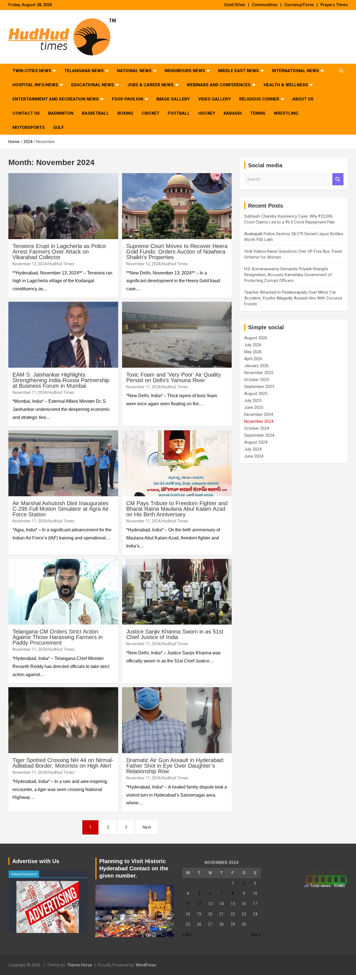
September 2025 (259, 386)
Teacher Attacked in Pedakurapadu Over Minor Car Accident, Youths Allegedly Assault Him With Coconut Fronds (293, 298)
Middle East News (238, 70)
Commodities (265, 5)
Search (337, 179)
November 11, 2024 (30, 392)
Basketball (95, 113)
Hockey (206, 113)
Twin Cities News (32, 70)
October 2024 (256, 428)
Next (147, 827)
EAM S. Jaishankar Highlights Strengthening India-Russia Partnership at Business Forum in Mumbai (61, 380)
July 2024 (252, 449)
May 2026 (253, 351)
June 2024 (253, 456)
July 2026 (252, 344)
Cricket (150, 113)
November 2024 (258, 421)
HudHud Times (61, 264)
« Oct (187, 934)
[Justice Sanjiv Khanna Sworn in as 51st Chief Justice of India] (177, 592)
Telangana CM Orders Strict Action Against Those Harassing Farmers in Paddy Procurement (58, 637)
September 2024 (259, 435)
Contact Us (26, 113)
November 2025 (258, 372)
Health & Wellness (286, 84)
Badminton (60, 113)
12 (199, 903)
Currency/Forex (299, 5)
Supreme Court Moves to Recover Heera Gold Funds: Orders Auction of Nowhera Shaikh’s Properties (177, 251)
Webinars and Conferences (219, 84)
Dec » (256, 934)
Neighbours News (185, 70)
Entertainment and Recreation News (56, 99)
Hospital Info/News (35, 84)
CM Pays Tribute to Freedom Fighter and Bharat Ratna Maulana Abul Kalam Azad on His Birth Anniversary (177, 508)
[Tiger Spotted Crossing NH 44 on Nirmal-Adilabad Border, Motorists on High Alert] (63, 720)
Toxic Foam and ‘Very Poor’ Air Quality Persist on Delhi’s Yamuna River (173, 377)
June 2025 (253, 407)
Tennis (257, 113)
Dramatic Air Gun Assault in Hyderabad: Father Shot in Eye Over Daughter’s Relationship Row (175, 765)
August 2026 (255, 337)
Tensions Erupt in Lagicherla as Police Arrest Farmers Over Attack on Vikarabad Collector (59, 251)
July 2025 (252, 400)
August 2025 (255, 393)
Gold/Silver (234, 5)
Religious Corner (259, 99)
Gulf (58, 127)
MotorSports (29, 127)
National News (134, 70)
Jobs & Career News (150, 84)
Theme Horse (79, 964)
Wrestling (286, 113)
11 (188, 903)
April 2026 (253, 358)
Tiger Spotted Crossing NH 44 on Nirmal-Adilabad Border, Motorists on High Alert (63, 763)
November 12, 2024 (30, 264)
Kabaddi (233, 113)
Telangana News (84, 70)
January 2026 (256, 365)
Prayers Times (334, 5)
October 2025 (256, 379)
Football (179, 113)
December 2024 (258, 414)
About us (302, 99)
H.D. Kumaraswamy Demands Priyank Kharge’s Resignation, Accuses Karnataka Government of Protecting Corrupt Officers (288, 274)
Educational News (92, 84)
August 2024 (255, 442)
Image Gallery (173, 99)
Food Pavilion (127, 99)
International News (295, 70)
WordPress (146, 964)
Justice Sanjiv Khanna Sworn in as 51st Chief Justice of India (174, 634)
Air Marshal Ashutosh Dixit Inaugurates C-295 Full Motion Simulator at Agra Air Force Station (61, 508)
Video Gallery (214, 99)
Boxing (125, 113)
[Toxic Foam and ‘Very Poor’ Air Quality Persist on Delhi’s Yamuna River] (177, 334)
